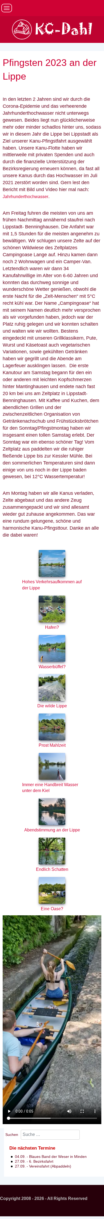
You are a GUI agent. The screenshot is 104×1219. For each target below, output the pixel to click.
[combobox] (50, 1135)
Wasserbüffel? (52, 666)
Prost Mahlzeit (52, 745)
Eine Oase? (52, 908)
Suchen (11, 1134)
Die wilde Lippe (52, 706)
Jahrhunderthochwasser (25, 196)
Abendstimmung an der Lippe (52, 830)
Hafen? (52, 627)
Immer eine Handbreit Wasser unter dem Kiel (50, 787)
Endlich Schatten (52, 869)
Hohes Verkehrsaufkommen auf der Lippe (52, 584)
